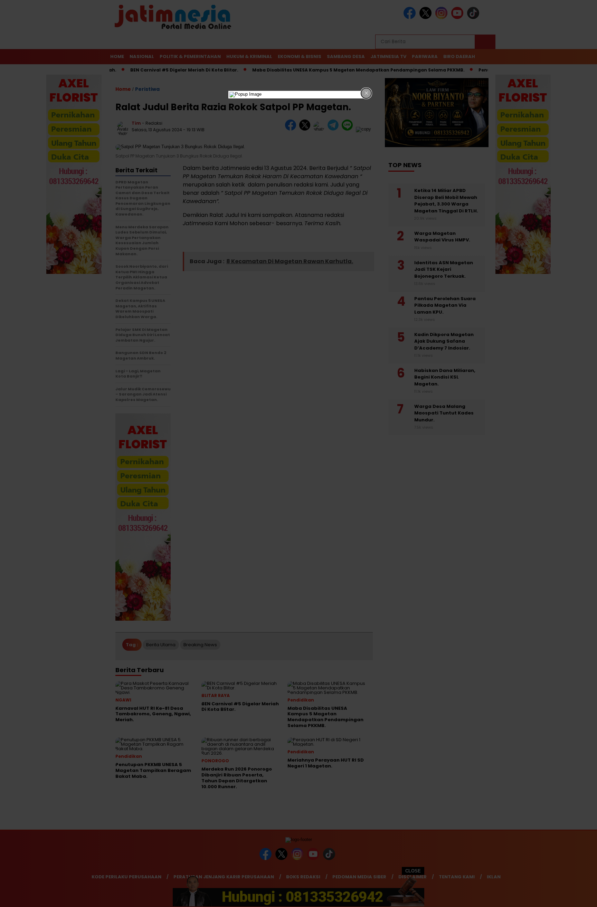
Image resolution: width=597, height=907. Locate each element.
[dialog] (298, 94)
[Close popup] (366, 93)
